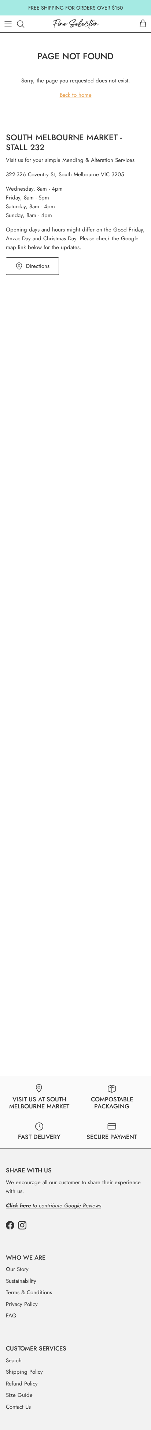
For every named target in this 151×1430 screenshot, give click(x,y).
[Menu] (8, 24)
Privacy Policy (22, 1304)
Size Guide (19, 1395)
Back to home (76, 95)
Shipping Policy (24, 1372)
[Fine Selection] (76, 24)
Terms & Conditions (29, 1292)
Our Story (17, 1269)
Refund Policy (22, 1384)
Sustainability (21, 1281)
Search (14, 1360)
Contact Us (18, 1407)
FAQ (11, 1316)
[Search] (24, 24)
